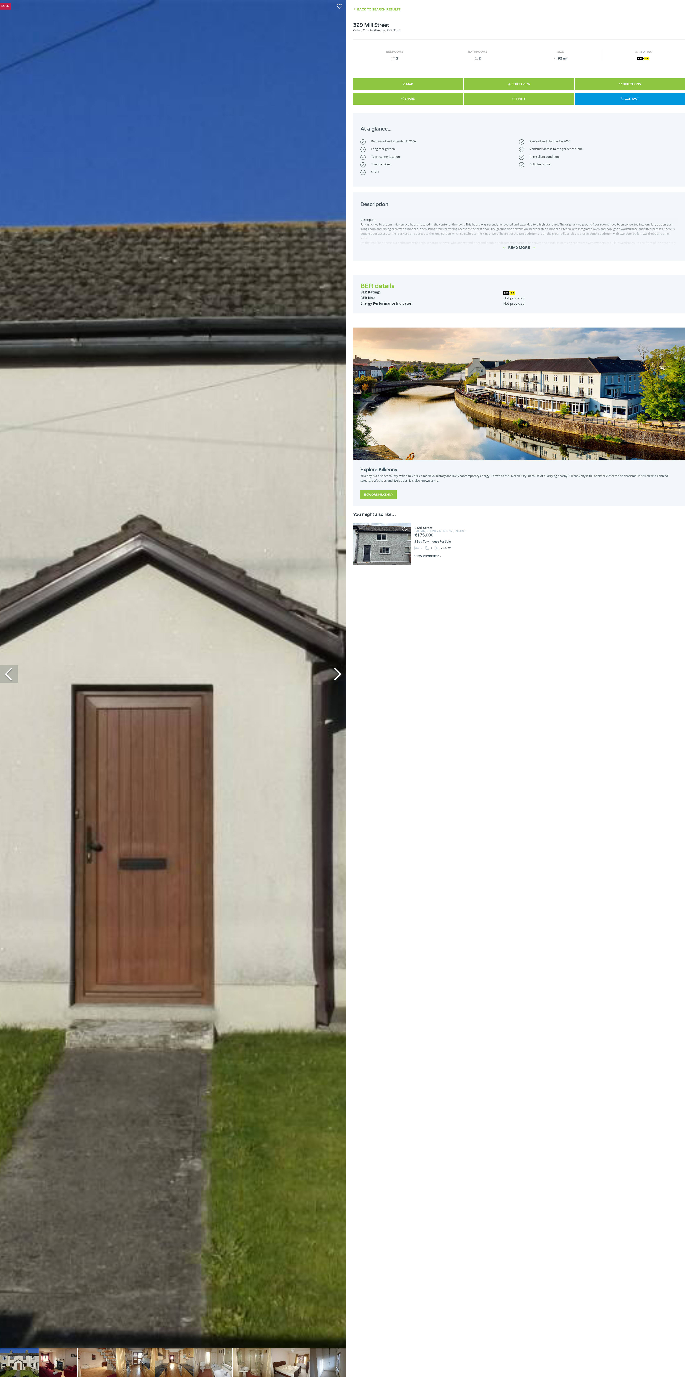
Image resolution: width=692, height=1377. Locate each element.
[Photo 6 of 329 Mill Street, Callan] (213, 1362)
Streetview (521, 84)
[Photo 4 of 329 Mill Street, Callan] (135, 1362)
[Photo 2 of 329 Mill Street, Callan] (58, 1362)
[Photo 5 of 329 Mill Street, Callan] (174, 1362)
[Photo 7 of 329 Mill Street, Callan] (251, 1362)
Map (409, 84)
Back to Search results (379, 9)
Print (520, 99)
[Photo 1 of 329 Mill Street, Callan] (19, 1362)
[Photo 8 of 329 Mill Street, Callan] (290, 1362)
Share (410, 99)
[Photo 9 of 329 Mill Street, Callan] (329, 1362)
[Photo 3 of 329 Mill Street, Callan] (96, 1362)
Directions (632, 84)
